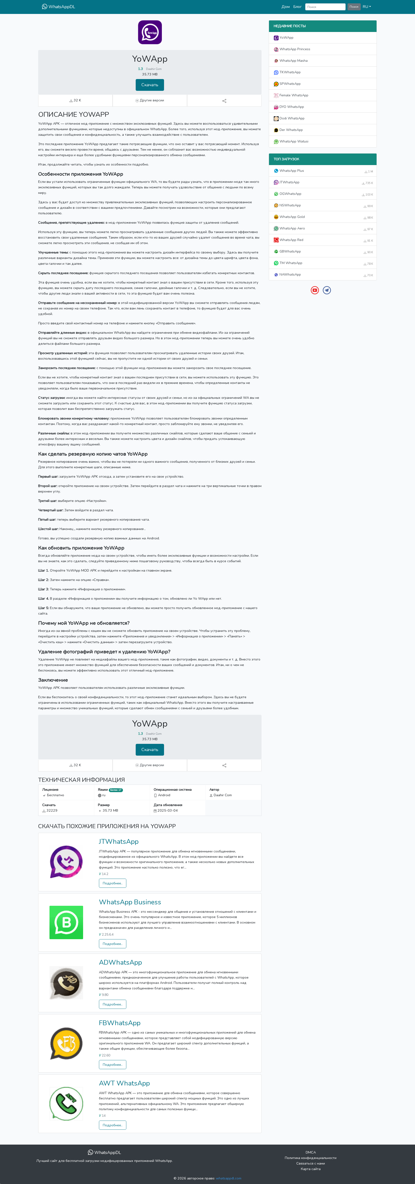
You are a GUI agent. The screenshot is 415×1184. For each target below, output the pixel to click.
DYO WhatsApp (291, 106)
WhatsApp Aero (326, 228)
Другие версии (151, 100)
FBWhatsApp (119, 1023)
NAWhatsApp (326, 274)
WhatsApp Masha (293, 60)
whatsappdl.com (228, 1178)
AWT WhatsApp (124, 1083)
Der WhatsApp (291, 129)
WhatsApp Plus (326, 170)
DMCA (311, 1152)
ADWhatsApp (120, 962)
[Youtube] (315, 290)
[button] (367, 7)
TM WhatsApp (326, 263)
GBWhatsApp (326, 251)
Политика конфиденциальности (310, 1157)
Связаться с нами (310, 1163)
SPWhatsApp (290, 83)
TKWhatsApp (290, 72)
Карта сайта (311, 1168)
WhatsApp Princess (294, 49)
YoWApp (286, 37)
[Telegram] (327, 290)
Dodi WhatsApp (292, 118)
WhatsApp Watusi (293, 141)
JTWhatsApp (119, 841)
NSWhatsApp (326, 205)
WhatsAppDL (61, 7)
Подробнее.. (112, 883)
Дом (285, 6)
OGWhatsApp (326, 194)
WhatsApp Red (326, 240)
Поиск (354, 7)
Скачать (149, 85)
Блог (297, 6)
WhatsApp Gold (326, 217)
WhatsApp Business (130, 902)
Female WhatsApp (293, 95)
